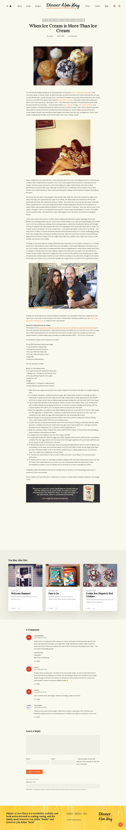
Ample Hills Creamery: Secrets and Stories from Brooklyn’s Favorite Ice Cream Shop (67, 328)
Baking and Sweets (50, 20)
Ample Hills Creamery (65, 100)
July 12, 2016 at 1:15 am (40, 692)
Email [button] (85, 813)
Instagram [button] (78, 813)
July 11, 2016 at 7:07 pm (40, 638)
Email (53, 759)
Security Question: (32, 779)
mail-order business (85, 105)
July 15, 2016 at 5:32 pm (40, 707)
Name (28, 759)
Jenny (51, 36)
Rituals (81, 20)
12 (56, 608)
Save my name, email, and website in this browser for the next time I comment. (87, 761)
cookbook (68, 105)
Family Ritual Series (67, 20)
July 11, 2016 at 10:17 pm (40, 669)
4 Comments (72, 36)
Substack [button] (70, 813)
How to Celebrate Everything (80, 92)
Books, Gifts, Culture (56, 567)
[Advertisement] (63, 519)
